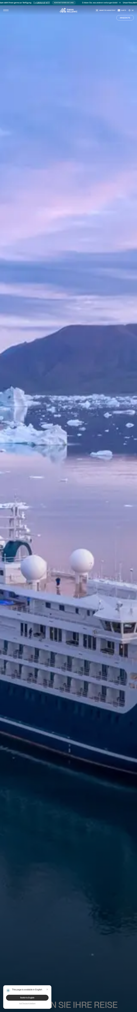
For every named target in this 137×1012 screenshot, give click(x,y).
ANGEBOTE (125, 18)
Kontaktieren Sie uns (32, 3)
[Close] (47, 989)
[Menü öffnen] (6, 10)
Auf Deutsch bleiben (27, 1004)
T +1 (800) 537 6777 (10, 3)
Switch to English (27, 998)
